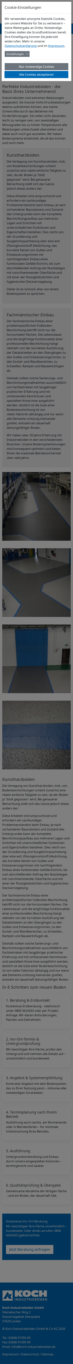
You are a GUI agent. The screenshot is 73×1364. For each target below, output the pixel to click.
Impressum (56, 46)
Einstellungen (15, 54)
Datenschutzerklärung (21, 46)
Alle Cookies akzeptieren (36, 74)
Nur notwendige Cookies (36, 67)
